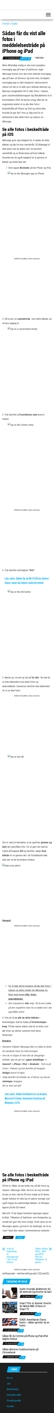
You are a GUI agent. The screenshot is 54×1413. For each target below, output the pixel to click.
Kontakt (10, 1406)
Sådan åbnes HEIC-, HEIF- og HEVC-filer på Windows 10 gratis (41, 1255)
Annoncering (12, 1389)
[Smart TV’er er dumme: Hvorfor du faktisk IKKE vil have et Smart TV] (9, 1307)
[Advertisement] (27, 289)
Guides (14, 23)
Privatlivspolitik (14, 1400)
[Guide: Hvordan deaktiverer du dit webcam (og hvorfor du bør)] (9, 1292)
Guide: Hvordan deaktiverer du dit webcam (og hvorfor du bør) (35, 1290)
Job (8, 1383)
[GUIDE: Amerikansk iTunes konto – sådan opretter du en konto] (9, 1321)
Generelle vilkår (14, 1394)
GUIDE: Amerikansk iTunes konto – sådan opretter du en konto (34, 1322)
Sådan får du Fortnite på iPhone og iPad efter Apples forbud (25, 1337)
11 (37, 1297)
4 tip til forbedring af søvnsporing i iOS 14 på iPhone (12, 1255)
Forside (5, 23)
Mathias (40, 58)
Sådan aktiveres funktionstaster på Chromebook (20, 1351)
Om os (10, 1377)
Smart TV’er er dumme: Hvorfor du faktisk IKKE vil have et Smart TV (35, 1306)
